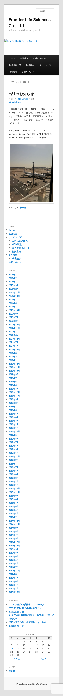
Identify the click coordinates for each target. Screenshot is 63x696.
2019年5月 (14, 385)
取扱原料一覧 (15, 64)
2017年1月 (14, 452)
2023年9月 (14, 313)
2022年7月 (14, 331)
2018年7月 (14, 406)
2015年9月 (14, 495)
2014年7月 (14, 534)
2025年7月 (14, 281)
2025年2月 (14, 288)
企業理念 (24, 58)
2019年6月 (14, 381)
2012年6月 (14, 581)
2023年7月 (14, 317)
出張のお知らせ (40, 58)
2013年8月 (14, 552)
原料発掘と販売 (20, 240)
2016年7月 (14, 467)
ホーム (12, 58)
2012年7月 (14, 577)
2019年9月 (14, 374)
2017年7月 (14, 442)
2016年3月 (14, 477)
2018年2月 (14, 424)
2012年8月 (14, 574)
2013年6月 (14, 556)
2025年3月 (14, 285)
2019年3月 (14, 388)
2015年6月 (14, 506)
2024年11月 (14, 292)
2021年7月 (14, 342)
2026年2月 (14, 278)
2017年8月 (14, 438)
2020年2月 (14, 356)
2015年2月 (14, 517)
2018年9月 (14, 399)
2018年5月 (14, 413)
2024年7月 (14, 299)
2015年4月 (14, 513)
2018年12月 (14, 392)
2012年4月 (14, 584)
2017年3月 (14, 449)
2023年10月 (14, 310)
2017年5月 (14, 445)
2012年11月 (14, 570)
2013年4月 (14, 563)
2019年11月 (14, 367)
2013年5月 (14, 559)
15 (11, 648)
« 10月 (17, 658)
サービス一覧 (45, 64)
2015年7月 (14, 502)
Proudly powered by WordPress (31, 683)
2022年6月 (14, 335)
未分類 (23, 207)
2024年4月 (14, 306)
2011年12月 (14, 592)
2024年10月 (14, 296)
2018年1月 (14, 427)
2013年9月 (14, 549)
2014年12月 (14, 520)
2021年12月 (14, 338)
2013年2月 (14, 567)
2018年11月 (14, 395)
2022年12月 (14, 324)
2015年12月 (14, 488)
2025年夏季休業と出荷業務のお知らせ (27, 622)
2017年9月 (14, 435)
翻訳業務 (16, 251)
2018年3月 (14, 420)
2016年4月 (14, 474)
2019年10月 (14, 370)
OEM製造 (17, 244)
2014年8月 (14, 531)
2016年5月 (14, 470)
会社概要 (13, 71)
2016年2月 (14, 481)
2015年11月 (14, 492)
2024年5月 (14, 303)
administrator (15, 102)
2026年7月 (14, 274)
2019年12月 (14, 363)
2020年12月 (14, 349)
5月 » (43, 658)
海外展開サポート (21, 247)
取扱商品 (30, 64)
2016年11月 (14, 456)
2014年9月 (14, 527)
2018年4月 (14, 417)
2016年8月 (14, 463)
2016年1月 (14, 484)
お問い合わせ (28, 71)
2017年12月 (14, 431)
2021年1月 (14, 345)
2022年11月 (14, 328)
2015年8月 (14, 499)
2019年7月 (14, 378)
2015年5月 (14, 509)
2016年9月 (14, 459)
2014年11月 (14, 524)
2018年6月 (14, 410)
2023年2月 (14, 321)
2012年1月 (14, 588)
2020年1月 (14, 360)
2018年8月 (14, 402)
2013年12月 (14, 542)
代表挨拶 (16, 258)
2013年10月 (14, 545)
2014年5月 (14, 538)
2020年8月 (14, 353)
